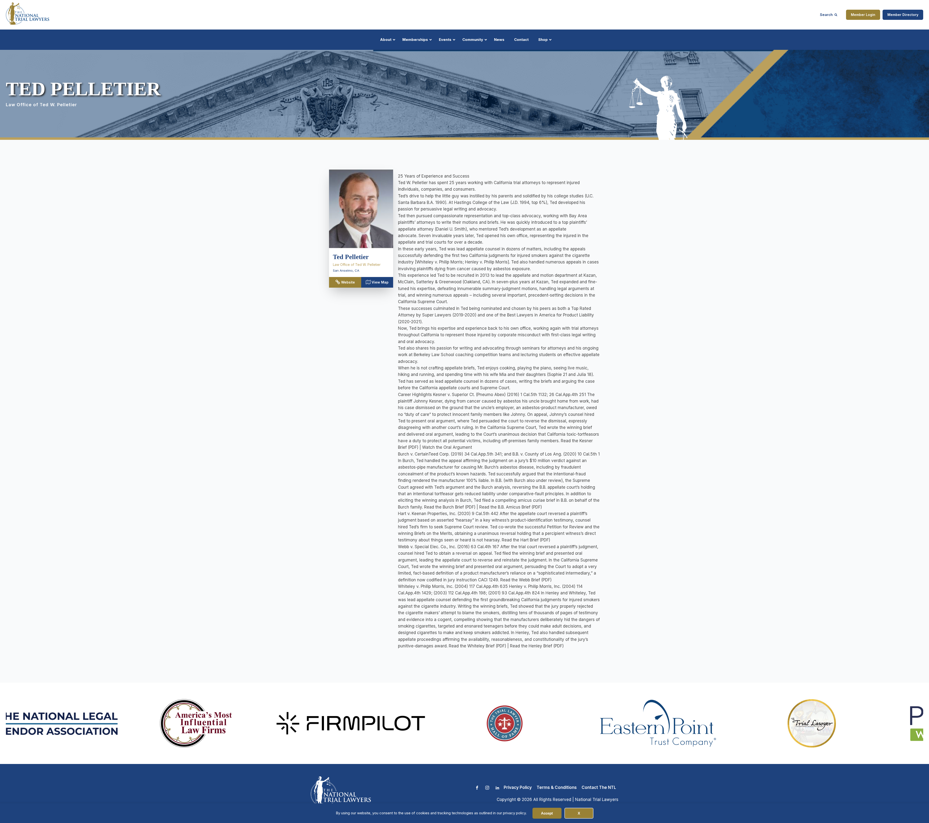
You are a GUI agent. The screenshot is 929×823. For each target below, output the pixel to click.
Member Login (863, 15)
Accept (547, 813)
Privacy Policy (518, 787)
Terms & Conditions (557, 787)
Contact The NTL (599, 787)
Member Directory (902, 15)
